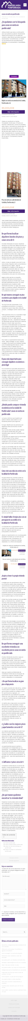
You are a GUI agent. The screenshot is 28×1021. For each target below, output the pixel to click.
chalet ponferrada (10, 843)
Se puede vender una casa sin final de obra (13, 967)
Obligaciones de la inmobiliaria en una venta (14, 970)
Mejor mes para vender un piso (10, 965)
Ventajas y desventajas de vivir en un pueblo (14, 962)
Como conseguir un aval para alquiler (12, 953)
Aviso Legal (14, 1000)
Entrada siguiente (14, 860)
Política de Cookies (14, 1004)
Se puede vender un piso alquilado (11, 979)
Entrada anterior (14, 858)
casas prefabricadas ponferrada (14, 844)
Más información (13, 112)
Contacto (14, 1011)
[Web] (14, 906)
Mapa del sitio (24, 1018)
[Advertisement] (14, 60)
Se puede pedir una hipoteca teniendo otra (13, 960)
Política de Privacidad (14, 1007)
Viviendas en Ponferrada (8, 17)
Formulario (14, 76)
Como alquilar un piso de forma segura (12, 976)
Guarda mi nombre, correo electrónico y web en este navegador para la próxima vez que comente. (14, 913)
